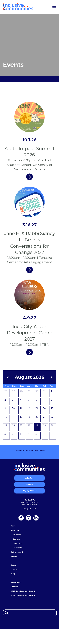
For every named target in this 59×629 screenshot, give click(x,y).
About (13, 526)
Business (16, 539)
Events (14, 556)
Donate (29, 484)
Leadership (17, 548)
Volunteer (29, 478)
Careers (14, 587)
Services (15, 530)
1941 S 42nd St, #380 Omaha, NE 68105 (29, 503)
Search (6, 612)
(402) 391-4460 (29, 509)
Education (17, 535)
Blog (13, 574)
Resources (16, 582)
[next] (51, 377)
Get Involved (17, 552)
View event (29, 177)
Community (17, 543)
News (13, 565)
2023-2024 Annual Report (23, 591)
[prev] (8, 377)
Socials (15, 569)
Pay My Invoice (30, 491)
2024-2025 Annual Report (23, 595)
